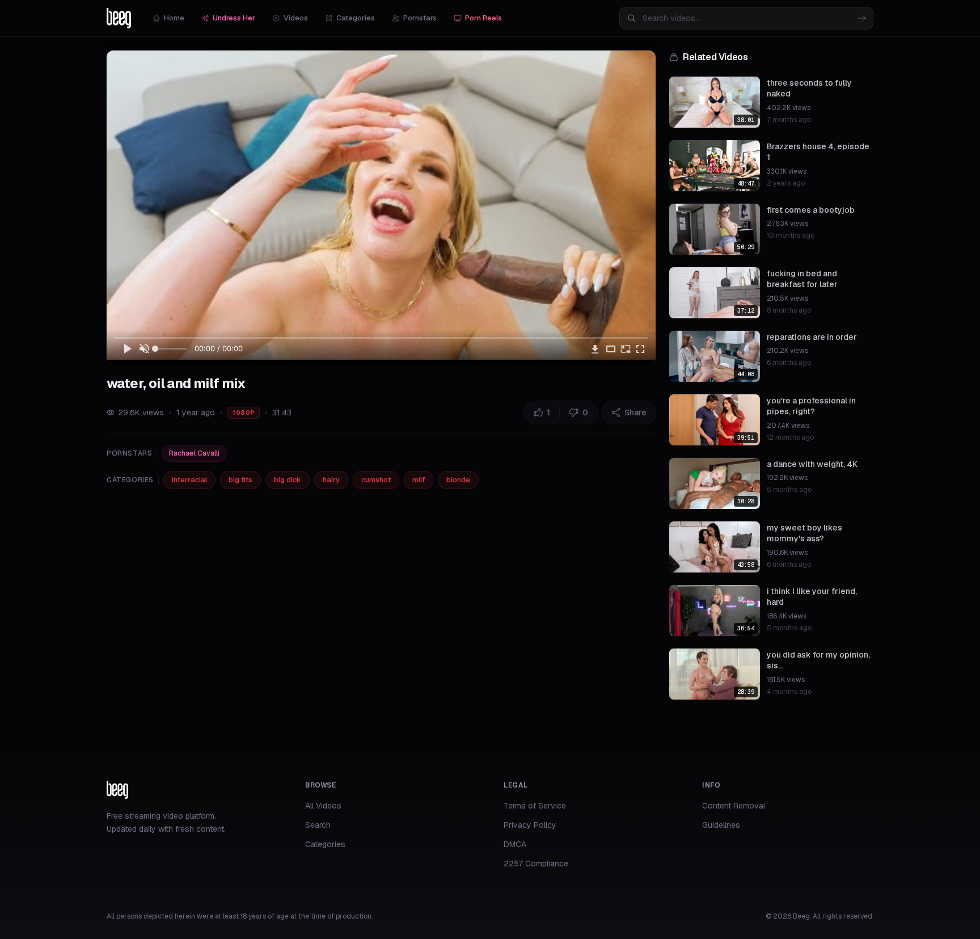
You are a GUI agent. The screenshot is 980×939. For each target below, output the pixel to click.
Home (174, 18)
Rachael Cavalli (194, 453)
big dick (287, 480)
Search (318, 825)
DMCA (515, 844)
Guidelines (721, 825)
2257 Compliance (536, 863)
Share (635, 412)
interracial (189, 480)
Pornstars (420, 18)
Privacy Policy (530, 825)
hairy (331, 480)
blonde (458, 480)
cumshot (376, 480)
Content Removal (733, 806)
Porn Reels (483, 18)
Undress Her (234, 18)
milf (418, 480)
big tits (240, 480)
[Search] (862, 18)
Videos (296, 18)
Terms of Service (535, 806)
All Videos (323, 806)
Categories (355, 18)
